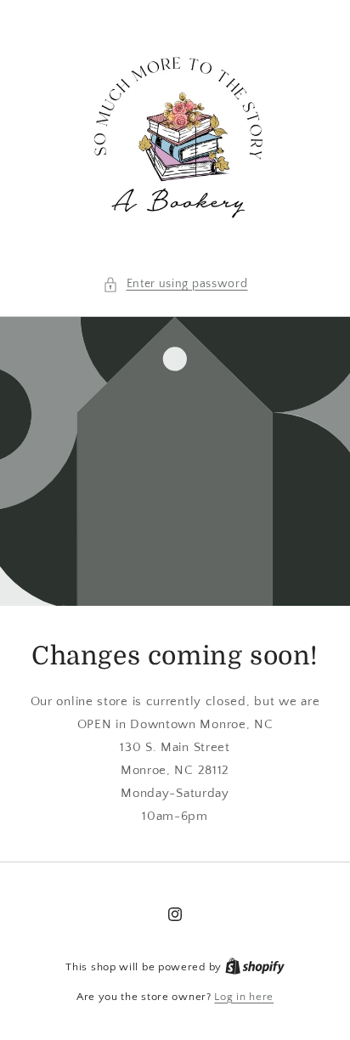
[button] (175, 284)
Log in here (244, 997)
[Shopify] (255, 967)
